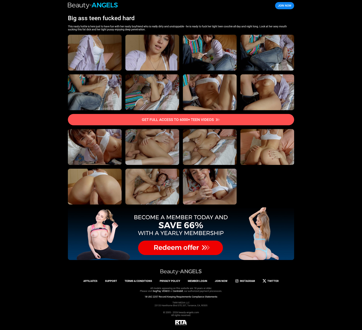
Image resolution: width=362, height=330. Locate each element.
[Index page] (93, 6)
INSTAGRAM (247, 280)
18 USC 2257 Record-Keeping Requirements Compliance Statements (181, 296)
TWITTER (273, 280)
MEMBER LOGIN (197, 280)
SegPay (157, 291)
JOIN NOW (284, 5)
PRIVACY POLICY (170, 280)
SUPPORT (111, 280)
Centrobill (178, 291)
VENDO (166, 291)
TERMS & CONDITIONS (138, 280)
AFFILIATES (90, 280)
